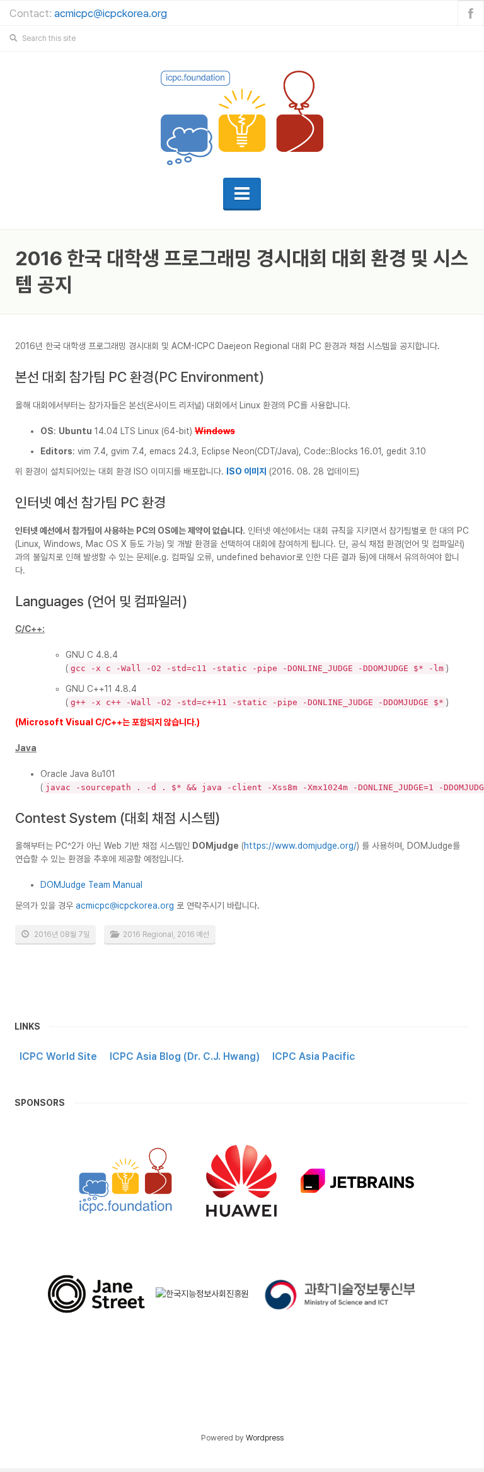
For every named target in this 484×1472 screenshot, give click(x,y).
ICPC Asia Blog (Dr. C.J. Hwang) (185, 1056)
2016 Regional (148, 934)
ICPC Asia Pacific (313, 1056)
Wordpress (265, 1437)
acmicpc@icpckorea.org (110, 13)
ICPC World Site (58, 1056)
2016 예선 (193, 934)
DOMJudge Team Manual (91, 885)
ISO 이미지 (246, 471)
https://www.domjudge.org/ (300, 846)
